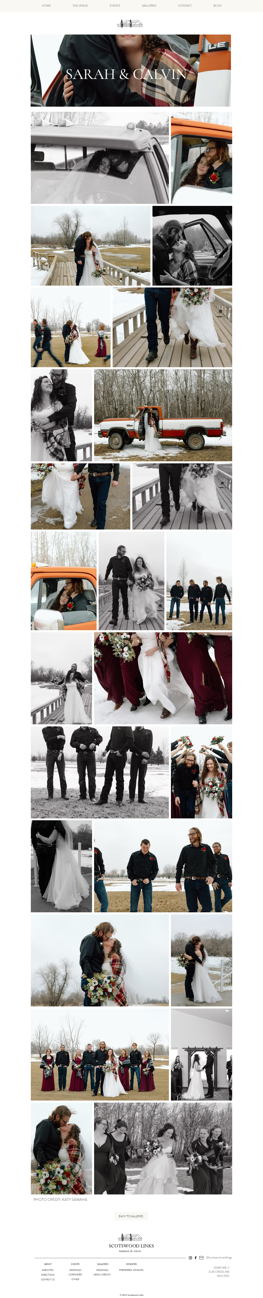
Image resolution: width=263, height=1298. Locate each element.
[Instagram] (190, 1258)
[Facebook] (196, 1258)
